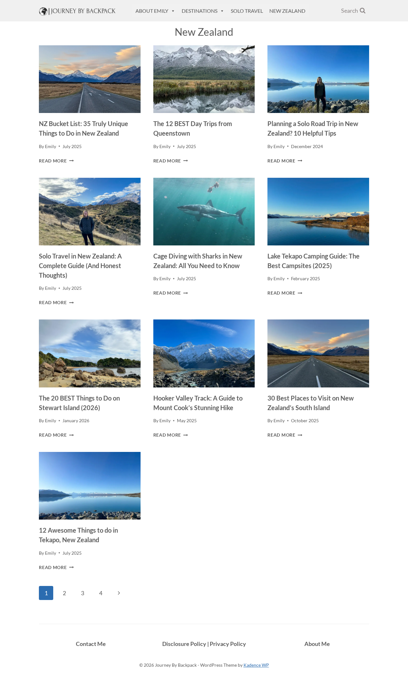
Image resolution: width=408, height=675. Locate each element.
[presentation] (90, 79)
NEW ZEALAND (287, 11)
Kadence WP (256, 665)
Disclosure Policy (184, 643)
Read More (56, 160)
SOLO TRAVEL (247, 11)
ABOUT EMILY (151, 11)
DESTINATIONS (199, 11)
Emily (50, 146)
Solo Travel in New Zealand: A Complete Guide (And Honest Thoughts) (80, 265)
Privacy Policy (228, 643)
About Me (317, 643)
